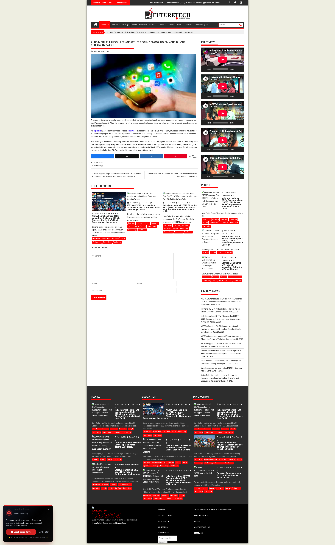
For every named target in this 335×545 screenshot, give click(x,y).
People (171, 25)
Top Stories (188, 25)
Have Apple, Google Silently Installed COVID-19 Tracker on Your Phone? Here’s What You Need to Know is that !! (116, 175)
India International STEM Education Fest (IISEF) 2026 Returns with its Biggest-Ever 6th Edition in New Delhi (170, 3)
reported (97, 131)
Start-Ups (125, 25)
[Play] (204, 69)
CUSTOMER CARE (164, 521)
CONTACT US (163, 527)
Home (109, 32)
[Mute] (236, 69)
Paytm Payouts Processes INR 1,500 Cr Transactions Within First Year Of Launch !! (173, 175)
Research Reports (201, 25)
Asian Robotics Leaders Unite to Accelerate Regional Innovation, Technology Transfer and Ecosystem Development (220, 378)
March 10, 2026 (229, 257)
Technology (104, 25)
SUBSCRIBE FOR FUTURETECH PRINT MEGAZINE (212, 509)
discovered (131, 131)
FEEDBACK (198, 533)
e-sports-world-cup (142, 223)
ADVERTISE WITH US (202, 527)
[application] (222, 60)
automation (106, 239)
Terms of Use (121, 523)
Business (152, 25)
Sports (134, 25)
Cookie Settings (109, 523)
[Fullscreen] (240, 69)
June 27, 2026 (170, 203)
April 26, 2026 (228, 231)
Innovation (116, 25)
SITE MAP (161, 509)
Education (162, 25)
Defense (206, 252)
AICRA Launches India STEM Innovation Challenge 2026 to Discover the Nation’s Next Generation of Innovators (221, 302)
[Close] (48, 510)
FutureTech (109, 213)
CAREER (197, 521)
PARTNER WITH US (201, 515)
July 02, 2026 (134, 203)
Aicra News (96, 239)
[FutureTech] (95, 23)
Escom (130, 226)
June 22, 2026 (224, 437)
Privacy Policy (97, 523)
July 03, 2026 (98, 213)
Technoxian (178, 232)
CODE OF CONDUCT (165, 515)
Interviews (143, 25)
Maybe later (44, 532)
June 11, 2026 (224, 468)
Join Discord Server (22, 532)
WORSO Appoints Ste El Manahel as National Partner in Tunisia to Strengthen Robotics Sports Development (221, 329)
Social (179, 25)
